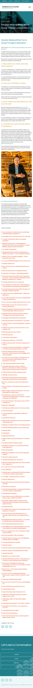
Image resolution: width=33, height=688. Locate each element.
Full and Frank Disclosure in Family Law (13, 282)
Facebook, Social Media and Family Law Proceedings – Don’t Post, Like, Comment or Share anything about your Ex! (16, 565)
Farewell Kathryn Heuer (8, 589)
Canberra (4, 1)
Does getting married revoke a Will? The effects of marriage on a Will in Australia (16, 290)
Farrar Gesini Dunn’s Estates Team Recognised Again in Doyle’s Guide (15, 616)
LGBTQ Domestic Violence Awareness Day (14, 372)
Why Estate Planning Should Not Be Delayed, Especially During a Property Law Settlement (14, 378)
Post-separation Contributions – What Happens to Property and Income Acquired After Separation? (16, 285)
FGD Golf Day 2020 (7, 553)
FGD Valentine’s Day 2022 (9, 493)
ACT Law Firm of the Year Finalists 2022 (13, 466)
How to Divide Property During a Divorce (13, 586)
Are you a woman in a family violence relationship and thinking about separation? (15, 233)
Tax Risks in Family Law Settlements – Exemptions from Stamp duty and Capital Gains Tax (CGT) (16, 348)
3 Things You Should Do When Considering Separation (14, 240)
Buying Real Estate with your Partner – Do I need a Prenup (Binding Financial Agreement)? (16, 520)
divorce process (24, 107)
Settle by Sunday (7, 545)
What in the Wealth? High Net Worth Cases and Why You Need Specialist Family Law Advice (16, 310)
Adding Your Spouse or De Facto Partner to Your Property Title (15, 328)
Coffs (16, 667)
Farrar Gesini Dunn (12, 47)
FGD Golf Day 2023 (7, 410)
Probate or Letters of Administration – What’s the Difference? (16, 294)
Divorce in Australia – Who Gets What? (13, 535)
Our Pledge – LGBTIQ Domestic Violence (13, 476)
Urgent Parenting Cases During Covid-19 (13, 591)
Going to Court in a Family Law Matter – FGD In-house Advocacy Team (15, 257)
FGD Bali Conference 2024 (9, 375)
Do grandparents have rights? (10, 610)
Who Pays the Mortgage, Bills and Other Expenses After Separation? (16, 463)
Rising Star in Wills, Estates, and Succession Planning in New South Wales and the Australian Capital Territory (15, 502)
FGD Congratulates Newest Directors (12, 523)
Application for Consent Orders (11, 556)
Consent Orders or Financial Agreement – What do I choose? (16, 324)
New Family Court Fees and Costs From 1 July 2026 (16, 236)
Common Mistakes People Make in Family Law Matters (14, 414)
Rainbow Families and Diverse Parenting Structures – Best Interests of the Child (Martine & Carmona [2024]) (16, 353)
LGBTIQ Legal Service (8, 479)
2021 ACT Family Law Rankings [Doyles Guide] (15, 550)
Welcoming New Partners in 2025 (11, 332)
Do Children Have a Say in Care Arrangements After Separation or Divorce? (16, 510)
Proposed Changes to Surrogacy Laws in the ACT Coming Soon (16, 401)
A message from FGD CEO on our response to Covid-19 (15, 606)
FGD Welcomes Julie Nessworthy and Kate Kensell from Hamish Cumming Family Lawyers (16, 473)
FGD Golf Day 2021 (7, 506)
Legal (30, 684)
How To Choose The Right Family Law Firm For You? (16, 302)
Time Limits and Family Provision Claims (13, 363)
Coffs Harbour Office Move (9, 337)
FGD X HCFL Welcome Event (10, 457)
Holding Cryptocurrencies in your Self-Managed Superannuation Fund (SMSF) (15, 539)
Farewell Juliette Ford (8, 263)
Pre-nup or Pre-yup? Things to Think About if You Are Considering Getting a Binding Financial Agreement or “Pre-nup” (15, 359)
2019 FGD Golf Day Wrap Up (10, 613)
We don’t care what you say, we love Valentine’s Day (15, 382)
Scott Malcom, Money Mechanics (9, 201)
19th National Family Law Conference (12, 459)
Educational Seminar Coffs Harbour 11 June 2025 (15, 320)
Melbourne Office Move (8, 405)
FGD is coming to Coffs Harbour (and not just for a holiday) (16, 387)
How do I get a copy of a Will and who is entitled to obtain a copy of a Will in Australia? (16, 497)
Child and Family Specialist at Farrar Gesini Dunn (15, 427)
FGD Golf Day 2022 (7, 450)
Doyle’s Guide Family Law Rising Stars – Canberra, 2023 (16, 439)
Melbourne (17, 1)
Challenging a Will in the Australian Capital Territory (14, 599)
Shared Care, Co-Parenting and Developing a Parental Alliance (14, 570)
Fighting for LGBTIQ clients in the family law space (16, 424)
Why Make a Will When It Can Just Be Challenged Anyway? (15, 453)
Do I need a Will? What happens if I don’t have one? (16, 260)
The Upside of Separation (9, 249)
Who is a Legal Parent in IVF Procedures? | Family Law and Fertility (15, 531)
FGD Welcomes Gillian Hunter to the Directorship (15, 408)
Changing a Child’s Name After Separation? (14, 317)
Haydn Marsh (6, 433)
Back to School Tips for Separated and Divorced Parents (15, 267)
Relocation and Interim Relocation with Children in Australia (16, 483)
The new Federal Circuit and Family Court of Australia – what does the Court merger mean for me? (15, 515)
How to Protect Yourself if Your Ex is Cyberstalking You (16, 583)
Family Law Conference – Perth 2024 (12, 340)
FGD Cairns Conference (9, 486)
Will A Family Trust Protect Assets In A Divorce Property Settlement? (15, 305)
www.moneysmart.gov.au (7, 143)
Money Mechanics (5, 208)
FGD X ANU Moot (7, 469)
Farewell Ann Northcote (8, 417)
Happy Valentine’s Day (8, 435)
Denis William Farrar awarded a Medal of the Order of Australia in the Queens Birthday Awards (16, 527)
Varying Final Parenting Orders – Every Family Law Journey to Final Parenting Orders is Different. (16, 559)
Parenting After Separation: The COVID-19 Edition (16, 603)
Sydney (10, 1)
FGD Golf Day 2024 (7, 334)
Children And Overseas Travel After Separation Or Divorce (16, 343)
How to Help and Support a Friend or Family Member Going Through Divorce (16, 298)
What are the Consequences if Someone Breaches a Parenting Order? (16, 421)
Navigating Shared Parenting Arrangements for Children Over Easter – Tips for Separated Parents (16, 253)
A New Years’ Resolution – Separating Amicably (15, 273)
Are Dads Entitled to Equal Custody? (12, 443)
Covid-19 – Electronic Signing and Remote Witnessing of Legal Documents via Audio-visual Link (15, 575)
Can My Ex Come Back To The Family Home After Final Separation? (15, 446)
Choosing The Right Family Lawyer (11, 579)
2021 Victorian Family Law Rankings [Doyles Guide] (16, 547)
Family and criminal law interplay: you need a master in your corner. (14, 595)
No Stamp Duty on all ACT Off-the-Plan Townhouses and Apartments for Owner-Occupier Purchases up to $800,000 (16, 396)
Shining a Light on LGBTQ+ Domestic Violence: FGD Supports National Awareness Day (15, 314)
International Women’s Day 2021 (11, 542)
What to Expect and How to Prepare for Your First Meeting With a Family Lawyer (15, 391)
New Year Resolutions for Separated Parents (14, 270)
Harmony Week (6, 430)
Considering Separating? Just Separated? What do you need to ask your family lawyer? (16, 490)
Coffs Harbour (25, 1)
